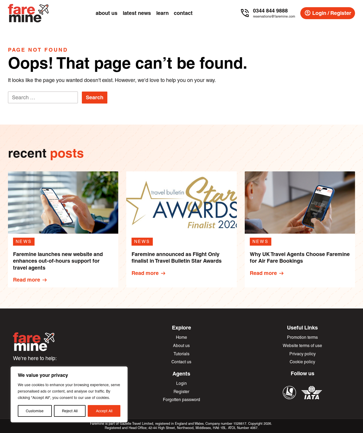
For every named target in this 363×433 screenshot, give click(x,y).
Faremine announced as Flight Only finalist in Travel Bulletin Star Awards (177, 257)
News (24, 241)
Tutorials (181, 353)
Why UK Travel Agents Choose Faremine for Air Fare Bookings (300, 257)
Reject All (70, 411)
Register (181, 391)
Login (181, 383)
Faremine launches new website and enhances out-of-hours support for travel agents (58, 261)
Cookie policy (302, 361)
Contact (183, 13)
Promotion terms (302, 337)
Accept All (104, 411)
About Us (106, 13)
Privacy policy (302, 353)
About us (181, 345)
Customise (35, 411)
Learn (162, 13)
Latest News (137, 13)
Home (181, 337)
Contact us (181, 361)
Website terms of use (302, 345)
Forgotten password (181, 399)
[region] (69, 394)
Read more (30, 280)
